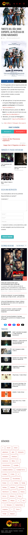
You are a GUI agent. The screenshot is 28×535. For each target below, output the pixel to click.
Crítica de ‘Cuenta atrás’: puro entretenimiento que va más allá (10, 283)
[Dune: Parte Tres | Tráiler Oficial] (6, 403)
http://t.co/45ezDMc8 (11, 114)
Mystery (4, 500)
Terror (18, 509)
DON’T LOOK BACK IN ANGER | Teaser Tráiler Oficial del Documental (19, 410)
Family (23, 483)
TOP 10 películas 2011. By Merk (6, 165)
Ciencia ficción (6, 465)
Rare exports (22, 123)
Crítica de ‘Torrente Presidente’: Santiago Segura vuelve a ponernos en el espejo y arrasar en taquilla (13, 318)
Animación (21, 452)
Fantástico (21, 487)
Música (12, 500)
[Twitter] (20, 81)
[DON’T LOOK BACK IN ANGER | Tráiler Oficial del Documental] (6, 334)
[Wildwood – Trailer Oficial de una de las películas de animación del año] (6, 343)
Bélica (13, 461)
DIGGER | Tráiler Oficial (18, 392)
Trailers (6, 530)
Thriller (4, 514)
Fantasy (4, 487)
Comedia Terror (20, 470)
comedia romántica (7, 470)
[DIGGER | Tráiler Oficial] (6, 394)
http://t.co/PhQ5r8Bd (17, 119)
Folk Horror (5, 492)
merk (3, 38)
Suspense (5, 509)
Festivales (15, 530)
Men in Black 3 (8, 123)
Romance (9, 505)
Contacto (21, 530)
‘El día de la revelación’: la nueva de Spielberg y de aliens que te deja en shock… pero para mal (12, 296)
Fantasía (12, 487)
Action (15, 448)
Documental (5, 478)
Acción (6, 291)
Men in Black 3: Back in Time (6, 182)
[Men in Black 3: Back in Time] (7, 176)
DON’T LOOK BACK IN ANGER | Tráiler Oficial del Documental (19, 333)
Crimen (12, 474)
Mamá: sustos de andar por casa (20, 168)
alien (13, 452)
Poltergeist (15, 123)
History (22, 492)
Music (19, 496)
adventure (5, 452)
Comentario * (4, 199)
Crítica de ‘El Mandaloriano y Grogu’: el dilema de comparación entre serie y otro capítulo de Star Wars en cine (12, 303)
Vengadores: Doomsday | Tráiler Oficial (18, 367)
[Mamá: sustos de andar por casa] (21, 159)
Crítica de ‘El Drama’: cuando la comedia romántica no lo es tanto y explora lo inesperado (11, 310)
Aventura (14, 456)
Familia (16, 483)
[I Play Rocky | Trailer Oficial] (6, 377)
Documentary (16, 478)
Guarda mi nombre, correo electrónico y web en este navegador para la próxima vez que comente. (14, 227)
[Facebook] (7, 81)
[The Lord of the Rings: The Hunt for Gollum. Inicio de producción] (6, 385)
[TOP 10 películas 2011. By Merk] (7, 157)
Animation (5, 456)
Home (2, 530)
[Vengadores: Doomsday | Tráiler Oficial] (6, 368)
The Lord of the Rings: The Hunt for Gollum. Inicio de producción (19, 385)
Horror (4, 496)
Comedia (16, 465)
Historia (14, 492)
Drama (4, 483)
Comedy (4, 474)
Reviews (11, 530)
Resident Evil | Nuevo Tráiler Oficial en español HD (19, 358)
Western (12, 514)
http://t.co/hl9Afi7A (8, 107)
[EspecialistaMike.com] (6, 5)
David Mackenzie (17, 291)
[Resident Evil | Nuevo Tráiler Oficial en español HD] (6, 360)
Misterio (12, 496)
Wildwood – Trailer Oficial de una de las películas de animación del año (19, 342)
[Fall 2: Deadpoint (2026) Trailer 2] (6, 351)
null (24, 500)
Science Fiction (19, 505)
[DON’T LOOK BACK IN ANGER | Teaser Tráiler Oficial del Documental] (6, 411)
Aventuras (5, 461)
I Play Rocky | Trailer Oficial (19, 375)
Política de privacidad (6, 532)
